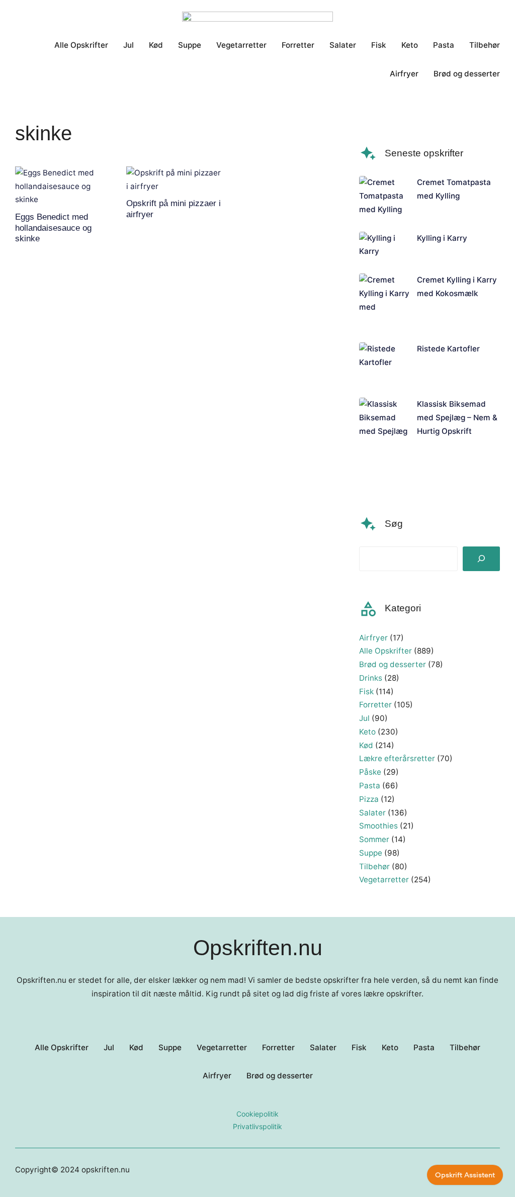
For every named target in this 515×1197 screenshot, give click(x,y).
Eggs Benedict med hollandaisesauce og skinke (53, 227)
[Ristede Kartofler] (384, 362)
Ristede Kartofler (448, 348)
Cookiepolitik (257, 1114)
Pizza (369, 799)
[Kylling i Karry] (384, 245)
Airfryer (373, 637)
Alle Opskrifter (385, 651)
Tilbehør (374, 866)
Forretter (375, 704)
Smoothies (378, 826)
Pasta (369, 785)
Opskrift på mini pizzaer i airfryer (173, 209)
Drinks (370, 678)
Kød (366, 745)
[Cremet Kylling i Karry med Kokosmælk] (384, 300)
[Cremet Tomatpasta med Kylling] (384, 196)
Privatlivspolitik (257, 1126)
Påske (370, 772)
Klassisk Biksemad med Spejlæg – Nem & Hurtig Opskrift (457, 417)
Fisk (366, 691)
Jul (364, 718)
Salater (372, 812)
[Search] (481, 558)
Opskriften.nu (257, 948)
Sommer (374, 839)
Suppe (370, 853)
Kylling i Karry (442, 238)
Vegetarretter (384, 879)
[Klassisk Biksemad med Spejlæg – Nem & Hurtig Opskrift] (384, 438)
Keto (367, 731)
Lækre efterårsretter (397, 758)
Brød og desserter (392, 664)
